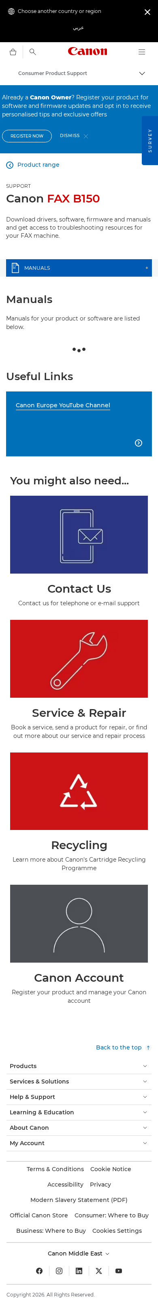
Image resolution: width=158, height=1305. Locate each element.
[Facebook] (39, 1271)
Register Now (27, 136)
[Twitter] (99, 1271)
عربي (78, 27)
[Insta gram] (59, 1271)
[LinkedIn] (79, 1271)
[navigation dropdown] (141, 51)
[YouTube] (118, 1271)
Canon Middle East (76, 1253)
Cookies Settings (117, 1230)
